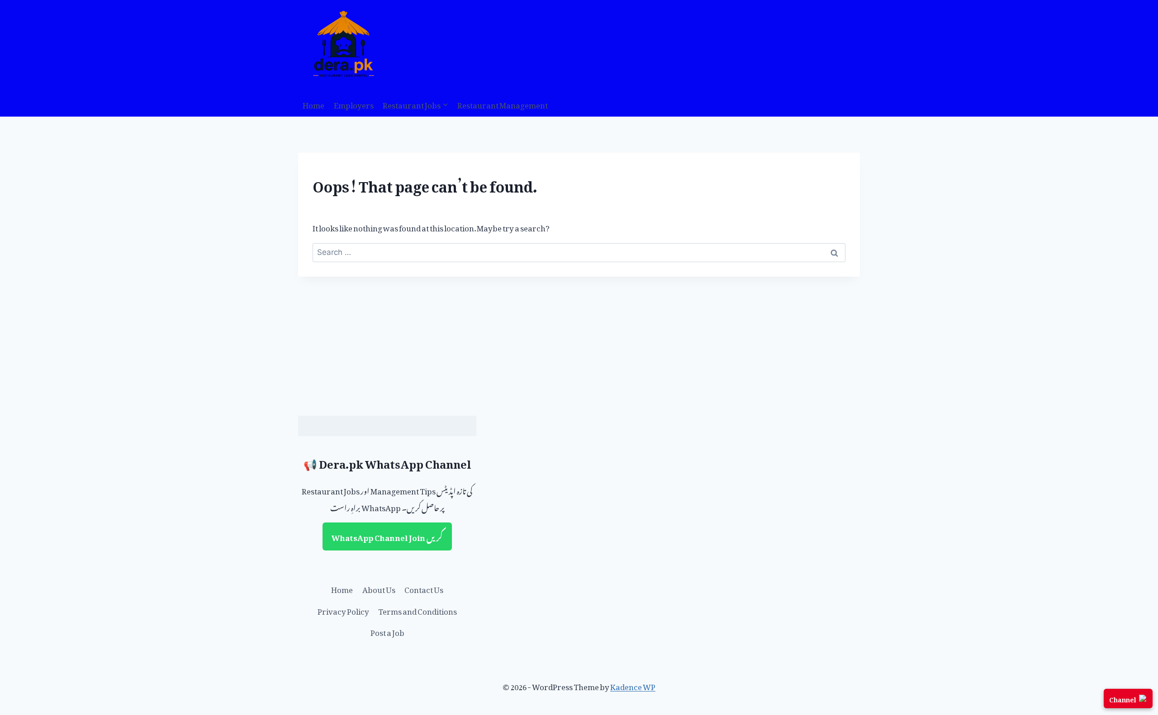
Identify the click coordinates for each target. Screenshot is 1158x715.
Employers (354, 103)
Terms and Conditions (417, 609)
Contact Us (423, 588)
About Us (378, 588)
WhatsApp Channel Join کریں (387, 536)
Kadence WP (632, 685)
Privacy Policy (343, 609)
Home (313, 103)
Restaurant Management (502, 103)
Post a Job (387, 630)
